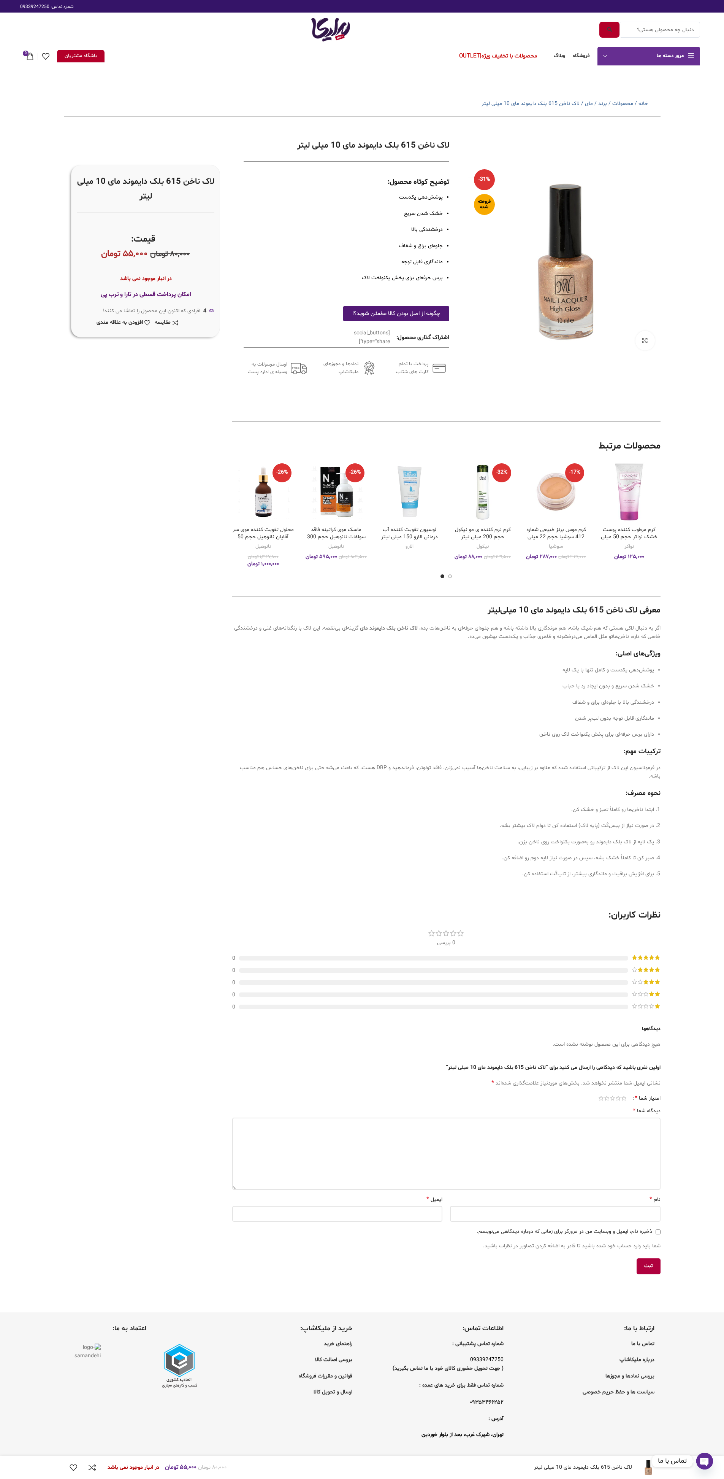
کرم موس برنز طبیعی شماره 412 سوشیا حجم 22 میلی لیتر (556, 537)
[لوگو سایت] (330, 29)
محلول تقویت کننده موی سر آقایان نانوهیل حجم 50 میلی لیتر (263, 537)
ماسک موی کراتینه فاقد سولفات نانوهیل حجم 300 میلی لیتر (336, 537)
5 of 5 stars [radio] (601, 1098)
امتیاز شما (648, 1098)
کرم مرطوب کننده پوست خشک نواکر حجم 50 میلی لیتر (629, 537)
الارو (409, 546)
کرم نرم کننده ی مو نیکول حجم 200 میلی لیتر (483, 533)
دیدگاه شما (646, 1111)
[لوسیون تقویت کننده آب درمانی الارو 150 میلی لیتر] (409, 492)
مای (589, 103)
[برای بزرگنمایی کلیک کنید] (644, 340)
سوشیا (556, 546)
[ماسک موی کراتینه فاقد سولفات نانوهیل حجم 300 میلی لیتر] (337, 492)
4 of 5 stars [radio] (607, 1098)
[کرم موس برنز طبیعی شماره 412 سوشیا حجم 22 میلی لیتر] (556, 492)
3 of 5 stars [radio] (612, 1098)
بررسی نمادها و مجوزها (629, 1376)
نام (655, 1200)
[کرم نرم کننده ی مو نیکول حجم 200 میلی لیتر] (483, 492)
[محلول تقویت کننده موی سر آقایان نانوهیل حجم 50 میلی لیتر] (263, 492)
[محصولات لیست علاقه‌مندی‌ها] (45, 56)
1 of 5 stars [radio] (624, 1098)
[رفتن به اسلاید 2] (442, 576)
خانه (643, 103)
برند (602, 103)
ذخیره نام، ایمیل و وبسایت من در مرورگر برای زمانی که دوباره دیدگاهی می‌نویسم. (564, 1231)
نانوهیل (336, 546)
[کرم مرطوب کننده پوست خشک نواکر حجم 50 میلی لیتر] (629, 492)
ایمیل (434, 1200)
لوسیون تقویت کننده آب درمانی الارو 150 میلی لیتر (409, 533)
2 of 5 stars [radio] (618, 1098)
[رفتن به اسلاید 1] (450, 576)
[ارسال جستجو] (609, 30)
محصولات (622, 103)
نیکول (483, 546)
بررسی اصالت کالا (333, 1359)
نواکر (629, 546)
